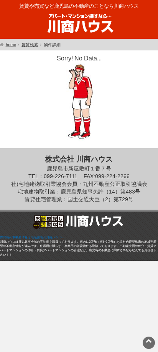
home (11, 44)
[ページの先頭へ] (149, 340)
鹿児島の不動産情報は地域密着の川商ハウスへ (32, 237)
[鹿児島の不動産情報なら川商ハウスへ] (79, 34)
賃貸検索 (29, 44)
